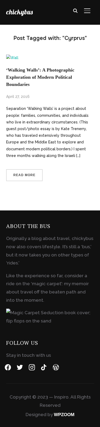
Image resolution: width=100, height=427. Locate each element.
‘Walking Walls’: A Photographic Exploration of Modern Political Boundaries (40, 77)
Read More (24, 175)
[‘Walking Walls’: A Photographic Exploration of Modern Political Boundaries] (12, 58)
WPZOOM (64, 414)
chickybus (19, 12)
